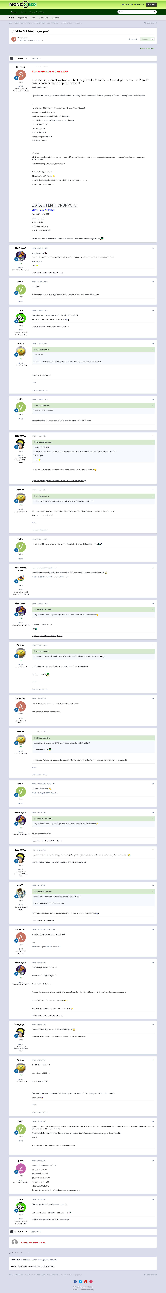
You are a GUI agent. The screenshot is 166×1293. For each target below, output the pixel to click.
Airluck (20, 343)
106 (21, 1180)
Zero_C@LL (20, 436)
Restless (14, 1266)
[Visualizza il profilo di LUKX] (21, 318)
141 (21, 718)
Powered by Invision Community (83, 1290)
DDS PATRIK (24, 594)
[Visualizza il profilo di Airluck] (21, 351)
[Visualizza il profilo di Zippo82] (21, 1168)
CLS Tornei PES (37, 40)
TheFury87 (20, 248)
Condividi (133, 39)
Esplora (14, 12)
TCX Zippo (24, 1182)
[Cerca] (154, 12)
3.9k (21, 268)
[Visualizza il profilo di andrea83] (21, 706)
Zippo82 (20, 1160)
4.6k (21, 455)
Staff (33, 18)
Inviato (39, 67)
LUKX (20, 310)
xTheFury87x (24, 270)
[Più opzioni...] (153, 67)
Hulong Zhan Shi (44, 1266)
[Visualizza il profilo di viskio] (21, 289)
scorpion (23, 38)
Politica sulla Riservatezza (83, 1287)
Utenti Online (43, 18)
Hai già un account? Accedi (132, 5)
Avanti (20, 58)
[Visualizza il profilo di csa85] (21, 893)
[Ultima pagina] (26, 58)
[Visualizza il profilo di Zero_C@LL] (21, 444)
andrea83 (20, 698)
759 (21, 363)
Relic (52, 1266)
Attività (23, 12)
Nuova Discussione (147, 48)
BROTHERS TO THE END (27, 1266)
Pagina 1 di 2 (35, 58)
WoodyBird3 (24, 91)
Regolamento (23, 18)
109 (21, 590)
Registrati (151, 4)
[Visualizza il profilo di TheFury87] (21, 256)
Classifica (55, 18)
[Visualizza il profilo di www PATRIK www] (21, 578)
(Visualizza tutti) (51, 1260)
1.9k (21, 86)
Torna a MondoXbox (37, 12)
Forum (11, 18)
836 (21, 301)
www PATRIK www (20, 569)
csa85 (20, 885)
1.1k (21, 905)
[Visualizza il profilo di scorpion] (13, 39)
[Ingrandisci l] (53, 176)
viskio (20, 281)
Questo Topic (144, 12)
